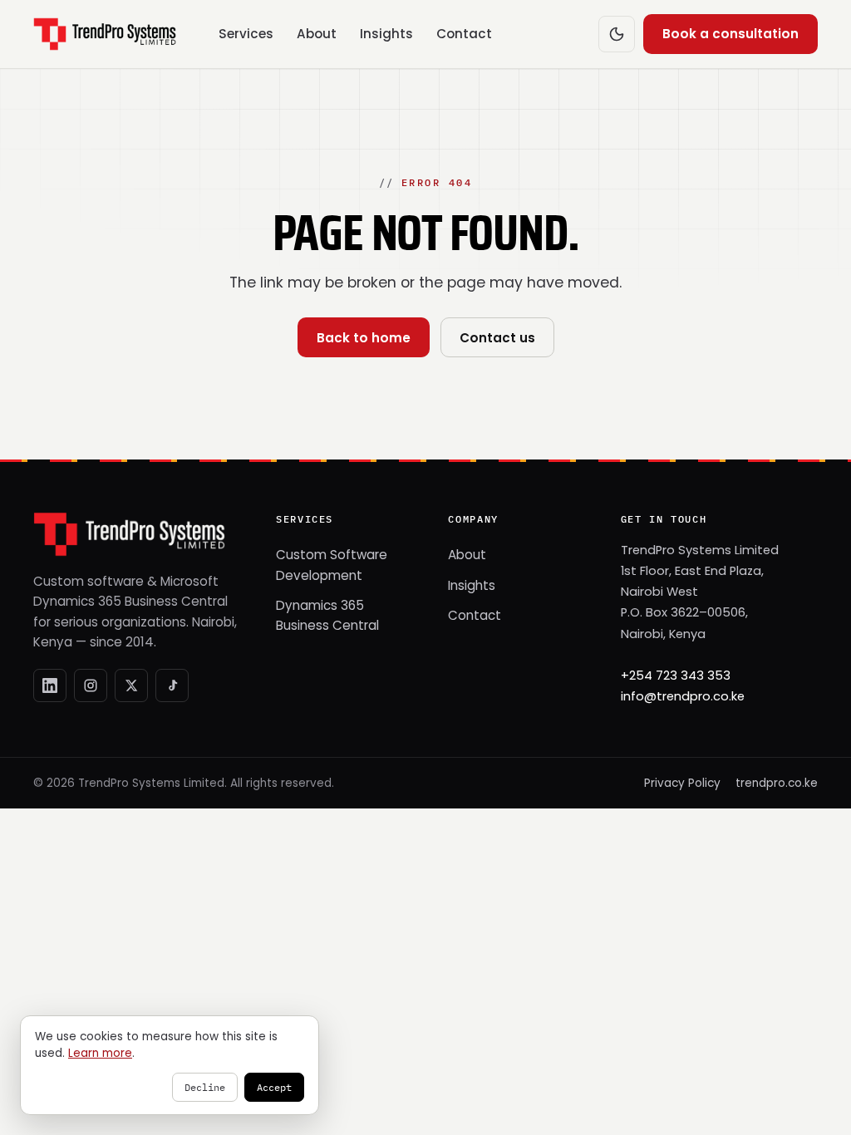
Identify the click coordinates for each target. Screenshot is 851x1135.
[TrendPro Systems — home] (104, 34)
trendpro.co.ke (776, 783)
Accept (274, 1087)
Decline (204, 1087)
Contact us (497, 337)
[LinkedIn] (49, 685)
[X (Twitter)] (131, 685)
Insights (386, 33)
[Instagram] (90, 685)
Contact (464, 33)
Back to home (364, 337)
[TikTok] (172, 685)
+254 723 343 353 (675, 675)
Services (246, 33)
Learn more (100, 1053)
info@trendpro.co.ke (683, 696)
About (317, 33)
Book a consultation (730, 33)
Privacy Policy (682, 783)
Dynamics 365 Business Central (327, 615)
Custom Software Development (331, 564)
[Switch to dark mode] (616, 34)
